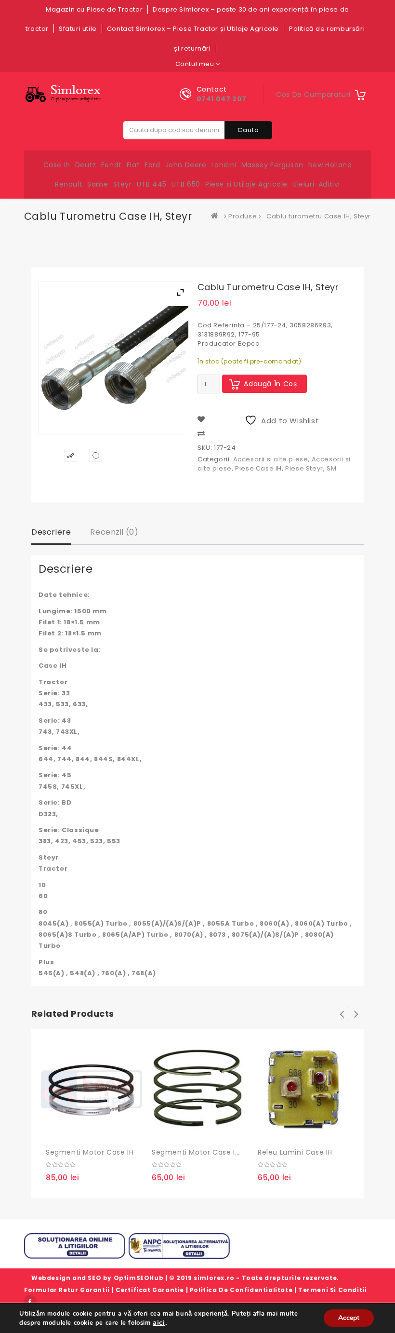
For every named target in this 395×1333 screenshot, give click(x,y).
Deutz (85, 165)
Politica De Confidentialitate (241, 1290)
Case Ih (56, 165)
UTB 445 (152, 184)
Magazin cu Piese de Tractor (94, 9)
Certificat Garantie (150, 1290)
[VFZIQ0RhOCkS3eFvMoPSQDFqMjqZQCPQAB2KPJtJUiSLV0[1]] (70, 455)
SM (331, 468)
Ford (152, 165)
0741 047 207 (222, 99)
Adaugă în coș (270, 384)
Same (97, 184)
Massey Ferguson (272, 165)
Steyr (122, 184)
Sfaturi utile (78, 28)
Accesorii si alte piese (270, 459)
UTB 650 (185, 184)
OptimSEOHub (139, 1278)
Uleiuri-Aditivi (316, 184)
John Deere (186, 165)
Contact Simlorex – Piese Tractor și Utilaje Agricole (193, 28)
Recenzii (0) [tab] (114, 532)
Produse (242, 216)
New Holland (330, 165)
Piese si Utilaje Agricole (246, 184)
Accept (348, 1317)
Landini (224, 165)
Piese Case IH (258, 468)
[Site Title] (65, 93)
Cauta (248, 130)
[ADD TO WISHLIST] (76, 1131)
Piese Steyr (304, 468)
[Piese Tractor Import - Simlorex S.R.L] (217, 216)
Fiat (133, 165)
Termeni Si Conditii (332, 1290)
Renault (68, 184)
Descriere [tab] (51, 532)
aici (159, 1322)
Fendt (111, 165)
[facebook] (30, 1301)
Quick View (96, 1131)
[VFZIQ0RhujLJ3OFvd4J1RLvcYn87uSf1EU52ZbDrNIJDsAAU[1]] (95, 455)
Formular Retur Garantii (67, 1290)
